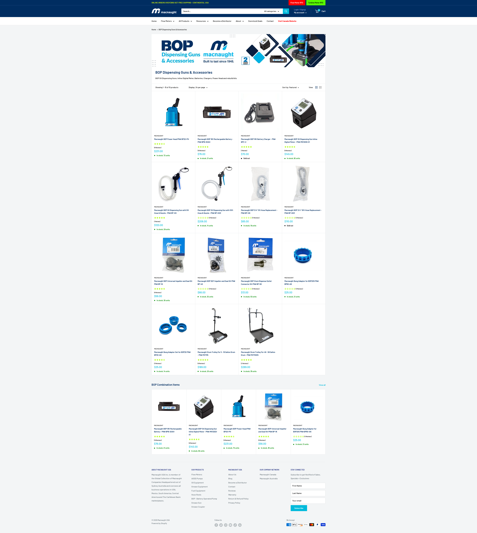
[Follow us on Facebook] (216, 525)
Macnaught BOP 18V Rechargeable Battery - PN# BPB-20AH (215, 140)
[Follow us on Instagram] (225, 525)
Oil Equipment (197, 482)
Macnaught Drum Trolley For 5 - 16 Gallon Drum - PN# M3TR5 (216, 353)
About (238, 21)
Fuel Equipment (198, 490)
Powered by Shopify (159, 523)
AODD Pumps (197, 478)
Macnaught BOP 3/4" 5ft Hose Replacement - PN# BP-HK (259, 211)
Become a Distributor (222, 21)
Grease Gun (196, 503)
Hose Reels (196, 494)
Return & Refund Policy (238, 498)
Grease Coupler (198, 507)
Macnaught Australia (269, 478)
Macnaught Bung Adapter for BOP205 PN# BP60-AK (301, 282)
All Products (184, 21)
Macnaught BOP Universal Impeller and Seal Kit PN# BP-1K (173, 282)
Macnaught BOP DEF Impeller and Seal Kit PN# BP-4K (216, 282)
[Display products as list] (320, 87)
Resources (201, 21)
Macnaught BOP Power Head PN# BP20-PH (171, 139)
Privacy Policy (234, 503)
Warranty (232, 494)
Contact (270, 21)
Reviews (232, 490)
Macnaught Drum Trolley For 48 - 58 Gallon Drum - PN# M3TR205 (258, 353)
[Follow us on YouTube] (230, 525)
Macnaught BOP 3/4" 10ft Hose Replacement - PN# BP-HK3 (303, 211)
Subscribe (298, 508)
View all (322, 385)
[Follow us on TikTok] (235, 525)
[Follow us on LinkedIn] (240, 525)
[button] (173, 146)
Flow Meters (166, 21)
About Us (232, 474)
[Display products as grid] (316, 87)
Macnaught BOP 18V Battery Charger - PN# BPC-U (258, 140)
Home (154, 21)
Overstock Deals (255, 21)
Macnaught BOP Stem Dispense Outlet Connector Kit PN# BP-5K (256, 282)
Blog (230, 478)
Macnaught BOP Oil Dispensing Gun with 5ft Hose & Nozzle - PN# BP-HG (171, 211)
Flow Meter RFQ (296, 2)
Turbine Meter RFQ (315, 2)
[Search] (286, 11)
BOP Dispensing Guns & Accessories (173, 29)
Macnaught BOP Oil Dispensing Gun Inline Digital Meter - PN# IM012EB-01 (300, 140)
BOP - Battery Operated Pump (204, 498)
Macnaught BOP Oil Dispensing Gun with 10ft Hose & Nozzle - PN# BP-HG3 (215, 211)
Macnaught (158, 136)
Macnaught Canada (268, 474)
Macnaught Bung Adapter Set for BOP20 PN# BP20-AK (172, 353)
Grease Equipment (199, 486)
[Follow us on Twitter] (221, 525)
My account (299, 12)
